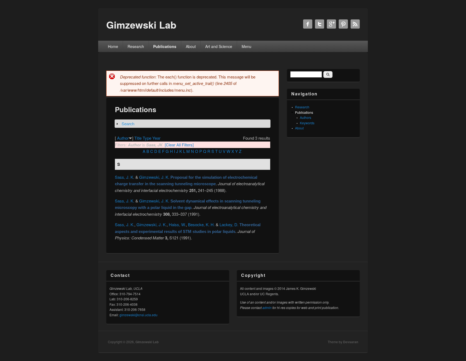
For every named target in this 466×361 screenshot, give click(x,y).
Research (136, 46)
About (191, 46)
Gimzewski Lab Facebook (307, 24)
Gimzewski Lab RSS (355, 24)
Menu (246, 46)
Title (138, 138)
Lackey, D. (229, 224)
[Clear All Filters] (179, 144)
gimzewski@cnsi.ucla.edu (138, 314)
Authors (305, 117)
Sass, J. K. (124, 177)
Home (113, 46)
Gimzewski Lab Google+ (331, 24)
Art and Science (218, 46)
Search (128, 123)
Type (147, 138)
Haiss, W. (177, 224)
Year (156, 138)
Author (123, 138)
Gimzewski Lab (147, 341)
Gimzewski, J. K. (154, 177)
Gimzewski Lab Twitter (319, 24)
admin (267, 307)
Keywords (307, 123)
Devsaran (350, 341)
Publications (164, 46)
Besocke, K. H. (201, 224)
